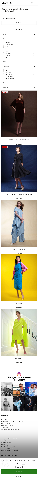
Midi (20, 51)
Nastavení (19, 467)
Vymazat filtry (19, 29)
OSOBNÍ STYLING (7, 448)
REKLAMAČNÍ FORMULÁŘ (9, 450)
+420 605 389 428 (7, 427)
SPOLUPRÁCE (6, 442)
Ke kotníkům (20, 53)
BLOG (3, 444)
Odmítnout (19, 476)
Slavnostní (20, 74)
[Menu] (35, 3)
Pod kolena (20, 49)
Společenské (20, 70)
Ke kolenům (20, 47)
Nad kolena (20, 44)
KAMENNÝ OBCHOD (8, 446)
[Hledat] (28, 2)
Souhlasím (19, 471)
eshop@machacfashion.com (11, 429)
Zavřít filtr (19, 23)
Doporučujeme (10, 18)
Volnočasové (20, 78)
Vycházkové (20, 76)
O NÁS (3, 440)
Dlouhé (20, 55)
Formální (20, 72)
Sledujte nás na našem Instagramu (19, 378)
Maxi (20, 57)
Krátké (20, 42)
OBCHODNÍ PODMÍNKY (9, 438)
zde (23, 464)
